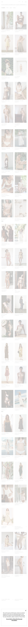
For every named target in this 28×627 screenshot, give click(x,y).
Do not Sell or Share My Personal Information (14, 619)
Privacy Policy (22, 616)
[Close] (26, 610)
